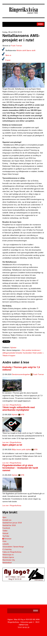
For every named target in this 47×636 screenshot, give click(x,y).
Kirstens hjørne (8, 557)
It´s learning (6, 549)
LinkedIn (5, 544)
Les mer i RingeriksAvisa (11, 405)
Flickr (4, 541)
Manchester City (8, 560)
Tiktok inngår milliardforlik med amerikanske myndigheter (18, 408)
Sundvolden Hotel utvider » (33, 353)
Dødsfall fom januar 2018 (12, 523)
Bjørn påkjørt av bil (12, 445)
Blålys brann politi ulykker (21, 449)
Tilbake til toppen (8, 355)
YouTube (5, 536)
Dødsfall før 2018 (9, 525)
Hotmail (5, 533)
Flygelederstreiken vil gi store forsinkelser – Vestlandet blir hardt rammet (20, 468)
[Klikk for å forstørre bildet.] (23, 75)
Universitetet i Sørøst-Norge (13, 547)
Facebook (6, 528)
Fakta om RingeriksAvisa (11, 552)
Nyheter (13, 347)
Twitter (4, 531)
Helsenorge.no (8, 555)
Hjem (4, 517)
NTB (22, 414)
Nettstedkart (7, 563)
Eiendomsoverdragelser (21, 374)
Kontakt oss (6, 520)
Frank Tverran (16, 46)
